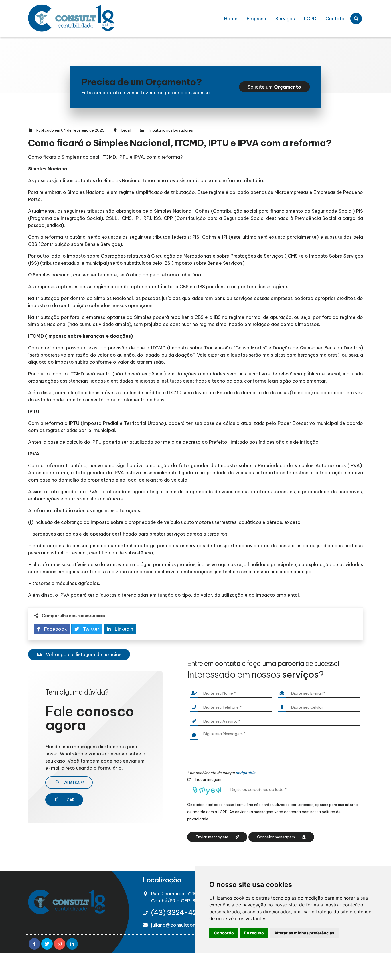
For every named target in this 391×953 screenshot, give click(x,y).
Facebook (55, 629)
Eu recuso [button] (254, 932)
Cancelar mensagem (276, 837)
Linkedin (123, 629)
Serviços (285, 18)
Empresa (256, 18)
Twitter (90, 629)
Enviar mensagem (212, 837)
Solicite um (274, 87)
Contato (335, 18)
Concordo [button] (224, 932)
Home (231, 18)
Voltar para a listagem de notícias (83, 654)
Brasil (126, 130)
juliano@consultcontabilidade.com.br (193, 925)
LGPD (310, 18)
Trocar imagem (207, 779)
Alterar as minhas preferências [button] (304, 932)
